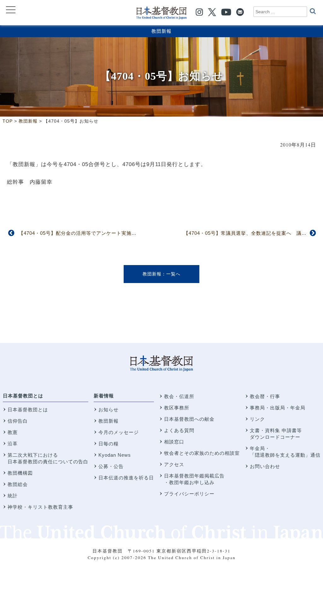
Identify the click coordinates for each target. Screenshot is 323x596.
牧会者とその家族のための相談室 (202, 453)
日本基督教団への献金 (189, 419)
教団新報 (161, 31)
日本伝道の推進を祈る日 (126, 477)
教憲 (13, 432)
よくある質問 (179, 430)
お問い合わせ (265, 466)
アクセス (174, 464)
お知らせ (108, 409)
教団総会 (18, 484)
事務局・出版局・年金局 (277, 407)
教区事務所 (176, 407)
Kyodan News (114, 455)
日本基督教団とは (23, 395)
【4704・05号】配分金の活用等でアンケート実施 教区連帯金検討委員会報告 (108, 233)
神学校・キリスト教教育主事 (40, 507)
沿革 (13, 443)
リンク (257, 419)
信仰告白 (18, 421)
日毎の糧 (108, 443)
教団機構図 (20, 473)
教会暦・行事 (265, 396)
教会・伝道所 (179, 396)
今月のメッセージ (118, 432)
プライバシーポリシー (189, 493)
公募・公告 (111, 466)
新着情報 (104, 395)
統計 (13, 495)
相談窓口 (174, 441)
